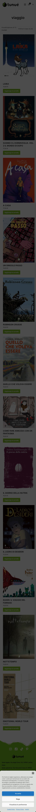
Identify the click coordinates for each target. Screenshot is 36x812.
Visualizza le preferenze (18, 805)
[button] (33, 773)
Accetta (18, 793)
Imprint (27, 809)
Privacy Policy (20, 809)
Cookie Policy (11, 809)
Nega (18, 799)
